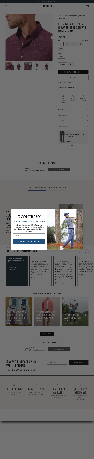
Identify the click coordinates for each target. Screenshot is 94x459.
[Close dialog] (80, 211)
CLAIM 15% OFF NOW (29, 241)
